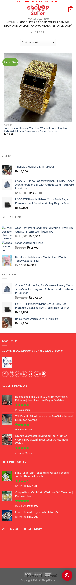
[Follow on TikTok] (18, 374)
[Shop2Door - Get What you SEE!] (38, 10)
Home (11, 22)
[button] (67, 575)
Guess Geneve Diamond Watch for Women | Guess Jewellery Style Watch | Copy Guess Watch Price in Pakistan (35, 130)
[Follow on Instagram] (11, 374)
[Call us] (37, 374)
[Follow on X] (24, 374)
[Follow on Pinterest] (43, 374)
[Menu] (5, 9)
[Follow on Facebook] (5, 374)
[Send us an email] (30, 374)
